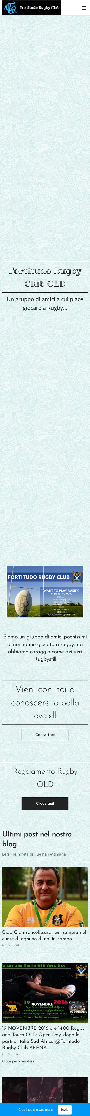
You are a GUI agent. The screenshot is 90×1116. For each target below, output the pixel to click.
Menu (84, 8)
